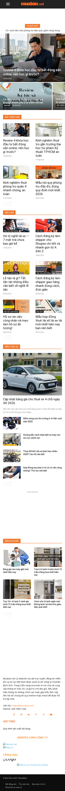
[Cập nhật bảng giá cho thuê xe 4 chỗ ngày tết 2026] (32, 374)
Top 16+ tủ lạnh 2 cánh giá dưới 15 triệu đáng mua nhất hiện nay (17, 604)
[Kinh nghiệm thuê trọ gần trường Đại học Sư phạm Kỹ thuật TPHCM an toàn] (49, 130)
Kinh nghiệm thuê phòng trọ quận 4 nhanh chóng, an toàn (15, 188)
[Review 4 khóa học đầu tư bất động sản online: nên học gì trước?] (32, 58)
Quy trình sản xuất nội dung (16, 728)
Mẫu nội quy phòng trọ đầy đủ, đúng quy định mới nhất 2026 (49, 188)
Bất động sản (10, 784)
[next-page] (10, 204)
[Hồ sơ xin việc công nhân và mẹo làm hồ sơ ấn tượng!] (16, 306)
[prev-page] (5, 204)
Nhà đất (7, 105)
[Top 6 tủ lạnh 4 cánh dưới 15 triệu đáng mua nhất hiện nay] (48, 557)
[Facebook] (14, 714)
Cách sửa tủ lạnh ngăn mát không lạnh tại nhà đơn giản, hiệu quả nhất (47, 604)
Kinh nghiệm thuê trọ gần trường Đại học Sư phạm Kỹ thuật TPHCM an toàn (48, 148)
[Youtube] (51, 714)
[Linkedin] (29, 714)
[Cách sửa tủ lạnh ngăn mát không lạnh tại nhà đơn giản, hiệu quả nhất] (48, 589)
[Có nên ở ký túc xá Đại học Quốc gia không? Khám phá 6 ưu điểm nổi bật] (26, 96)
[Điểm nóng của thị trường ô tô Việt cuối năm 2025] (12, 423)
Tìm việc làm (24, 784)
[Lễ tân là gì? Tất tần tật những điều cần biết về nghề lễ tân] (16, 268)
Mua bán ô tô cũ (38, 784)
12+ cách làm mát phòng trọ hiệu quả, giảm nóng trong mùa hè (32, 31)
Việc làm (39, 231)
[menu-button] (8, 4)
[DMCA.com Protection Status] (32, 765)
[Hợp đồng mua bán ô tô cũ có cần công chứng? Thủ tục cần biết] (12, 472)
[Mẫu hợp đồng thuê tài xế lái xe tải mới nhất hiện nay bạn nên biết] (49, 306)
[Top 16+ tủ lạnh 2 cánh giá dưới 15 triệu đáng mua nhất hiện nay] (17, 589)
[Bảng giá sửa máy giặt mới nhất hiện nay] (17, 557)
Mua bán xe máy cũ (13, 787)
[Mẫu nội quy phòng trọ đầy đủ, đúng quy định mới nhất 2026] (49, 172)
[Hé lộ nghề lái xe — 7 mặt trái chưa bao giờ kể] (16, 225)
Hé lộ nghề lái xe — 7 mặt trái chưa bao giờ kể (16, 239)
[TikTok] (44, 714)
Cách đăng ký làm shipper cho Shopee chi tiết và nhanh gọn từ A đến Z (48, 243)
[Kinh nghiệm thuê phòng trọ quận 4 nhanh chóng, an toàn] (16, 172)
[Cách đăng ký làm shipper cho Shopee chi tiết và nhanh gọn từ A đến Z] (49, 225)
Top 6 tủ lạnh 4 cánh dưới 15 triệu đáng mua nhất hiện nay (48, 572)
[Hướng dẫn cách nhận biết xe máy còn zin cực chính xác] (12, 439)
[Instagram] (21, 714)
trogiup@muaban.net (22, 705)
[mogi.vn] (8, 747)
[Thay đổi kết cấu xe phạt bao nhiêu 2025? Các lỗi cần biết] (12, 456)
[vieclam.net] (10, 744)
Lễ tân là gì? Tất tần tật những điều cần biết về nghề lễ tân (16, 283)
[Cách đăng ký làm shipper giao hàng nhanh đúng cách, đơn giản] (49, 268)
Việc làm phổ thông (11, 231)
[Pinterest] (36, 714)
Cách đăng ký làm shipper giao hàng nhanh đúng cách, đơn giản (48, 283)
